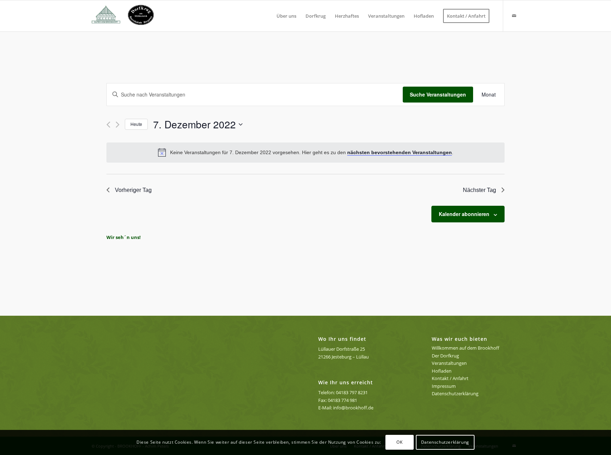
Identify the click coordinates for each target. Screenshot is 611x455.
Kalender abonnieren (464, 213)
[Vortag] (108, 124)
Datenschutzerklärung (455, 393)
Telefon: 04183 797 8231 (343, 392)
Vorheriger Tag (133, 190)
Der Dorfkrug (445, 355)
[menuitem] (286, 15)
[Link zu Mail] (514, 15)
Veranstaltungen (449, 363)
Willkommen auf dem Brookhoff (465, 348)
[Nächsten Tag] (118, 124)
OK (399, 442)
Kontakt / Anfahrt (450, 378)
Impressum (444, 386)
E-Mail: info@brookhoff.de (345, 407)
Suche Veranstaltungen (438, 94)
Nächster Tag (479, 190)
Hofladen (442, 371)
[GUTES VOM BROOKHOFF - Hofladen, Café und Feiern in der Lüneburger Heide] (125, 15)
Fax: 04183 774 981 (337, 400)
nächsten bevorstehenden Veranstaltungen (399, 152)
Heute (136, 124)
